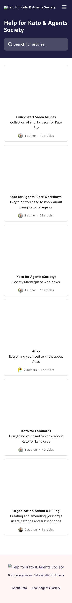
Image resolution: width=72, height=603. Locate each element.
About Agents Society (46, 588)
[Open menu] (64, 7)
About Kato (19, 588)
